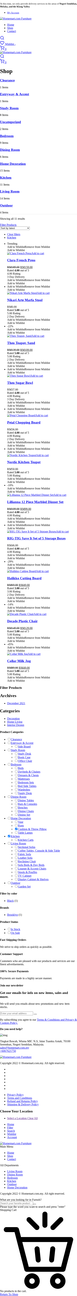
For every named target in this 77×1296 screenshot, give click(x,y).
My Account (13, 12)
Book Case (24, 757)
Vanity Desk (25, 793)
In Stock (15, 929)
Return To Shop (9, 1294)
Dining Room (10, 150)
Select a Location (22, 1118)
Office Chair (25, 760)
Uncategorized (10, 122)
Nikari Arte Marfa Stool (24, 300)
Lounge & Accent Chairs (32, 868)
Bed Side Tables (27, 786)
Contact (11, 31)
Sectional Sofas (26, 847)
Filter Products (8, 224)
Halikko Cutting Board (24, 578)
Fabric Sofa (24, 854)
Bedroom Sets (26, 782)
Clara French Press (21, 260)
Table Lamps (25, 832)
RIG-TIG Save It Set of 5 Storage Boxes (36, 538)
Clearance (7, 80)
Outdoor (6, 205)
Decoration (13, 718)
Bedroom (7, 136)
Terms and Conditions (19, 1097)
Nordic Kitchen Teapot (23, 462)
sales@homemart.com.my (14, 1047)
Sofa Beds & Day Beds (31, 865)
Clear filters (13, 234)
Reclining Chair (27, 861)
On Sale (15, 932)
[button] (28, 246)
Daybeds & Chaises (29, 771)
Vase (20, 821)
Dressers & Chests (28, 775)
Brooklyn (12, 914)
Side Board (24, 746)
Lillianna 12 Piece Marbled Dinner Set (35, 502)
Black (10, 900)
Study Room (9, 108)
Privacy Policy (15, 1094)
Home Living (14, 721)
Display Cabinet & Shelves (33, 879)
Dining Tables (26, 800)
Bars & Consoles (27, 803)
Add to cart (37, 253)
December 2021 (16, 703)
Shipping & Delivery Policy (23, 1104)
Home (10, 24)
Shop (10, 27)
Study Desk (24, 753)
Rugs (21, 825)
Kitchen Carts (25, 839)
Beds (21, 768)
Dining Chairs (26, 811)
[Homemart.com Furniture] (16, 18)
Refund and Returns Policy (22, 1101)
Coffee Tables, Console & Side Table (39, 850)
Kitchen (5, 177)
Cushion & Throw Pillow (32, 829)
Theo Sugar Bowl (20, 383)
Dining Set (24, 814)
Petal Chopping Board (23, 422)
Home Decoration (13, 164)
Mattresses (24, 778)
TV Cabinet (24, 875)
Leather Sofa (25, 857)
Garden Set (24, 886)
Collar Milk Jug (19, 661)
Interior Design (15, 725)
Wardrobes (24, 789)
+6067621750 (8, 1050)
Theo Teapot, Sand (21, 343)
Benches (23, 807)
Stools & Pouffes (27, 872)
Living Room (10, 191)
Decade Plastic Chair (22, 621)
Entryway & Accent (14, 94)
